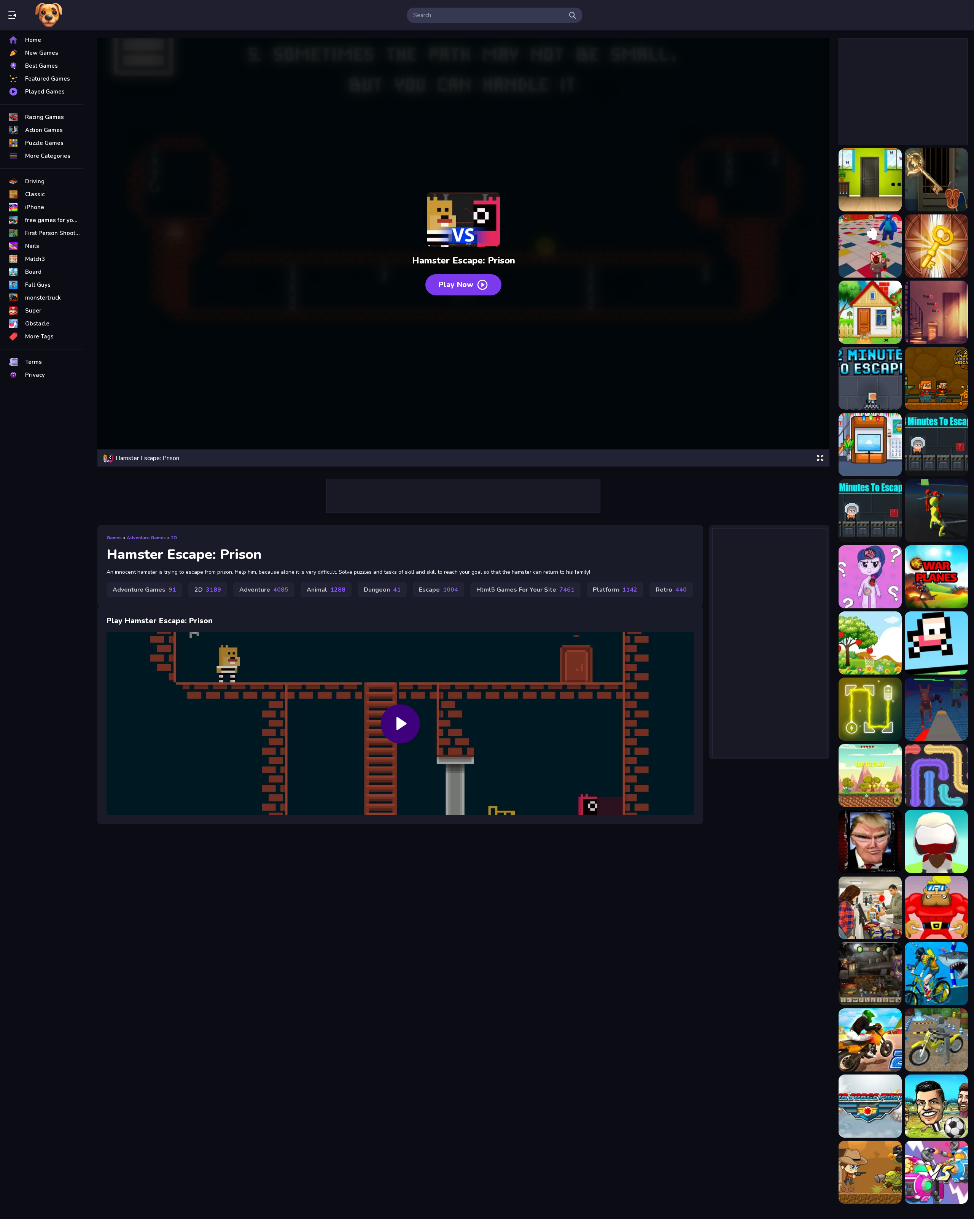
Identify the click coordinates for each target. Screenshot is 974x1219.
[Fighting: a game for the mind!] (936, 841)
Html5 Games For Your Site (525, 590)
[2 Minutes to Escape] (870, 378)
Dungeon (382, 590)
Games (114, 538)
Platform (615, 590)
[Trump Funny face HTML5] (870, 841)
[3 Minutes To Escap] (936, 444)
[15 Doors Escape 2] (936, 312)
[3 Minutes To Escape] (870, 510)
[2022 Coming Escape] (870, 444)
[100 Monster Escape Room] (870, 246)
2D (174, 538)
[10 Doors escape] (870, 179)
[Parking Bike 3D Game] (936, 1039)
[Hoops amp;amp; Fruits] (870, 643)
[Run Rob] (936, 907)
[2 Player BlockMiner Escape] (936, 378)
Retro (671, 590)
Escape (438, 590)
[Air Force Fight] (870, 1106)
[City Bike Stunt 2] (870, 1039)
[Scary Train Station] (870, 973)
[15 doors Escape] (870, 312)
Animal (326, 590)
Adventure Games (146, 538)
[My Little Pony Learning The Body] (870, 576)
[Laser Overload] (870, 709)
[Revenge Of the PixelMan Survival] (936, 709)
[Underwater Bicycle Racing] (936, 973)
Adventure (263, 590)
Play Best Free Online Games (49, 15)
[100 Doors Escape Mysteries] (936, 179)
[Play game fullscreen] (819, 458)
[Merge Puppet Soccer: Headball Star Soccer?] (936, 1106)
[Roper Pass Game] (936, 643)
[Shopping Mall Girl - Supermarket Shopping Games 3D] (870, 907)
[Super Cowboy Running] (870, 1172)
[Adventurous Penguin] (870, 775)
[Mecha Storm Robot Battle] (936, 1172)
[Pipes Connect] (936, 775)
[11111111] (936, 576)
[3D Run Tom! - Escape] (936, 510)
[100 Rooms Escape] (936, 246)
